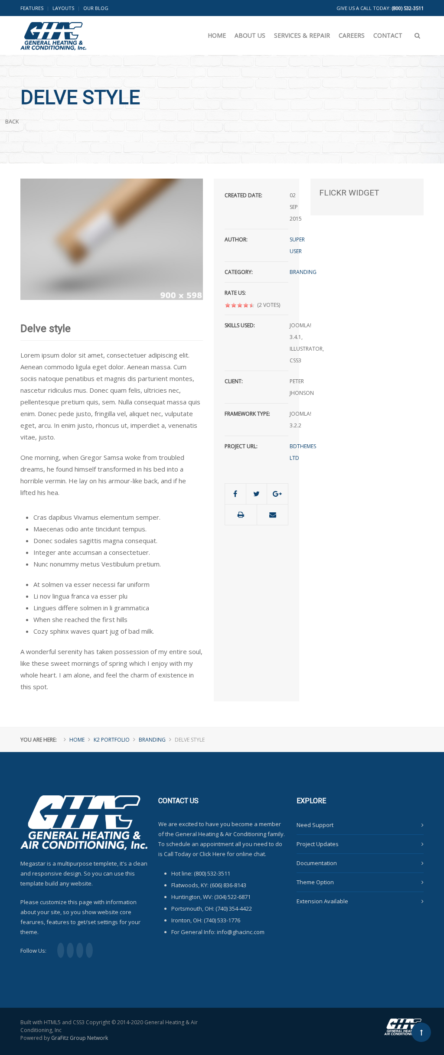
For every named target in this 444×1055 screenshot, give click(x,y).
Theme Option (315, 882)
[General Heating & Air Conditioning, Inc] (53, 30)
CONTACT (387, 35)
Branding (303, 272)
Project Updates (318, 844)
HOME (217, 35)
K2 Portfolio (112, 739)
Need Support (315, 825)
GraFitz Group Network (79, 1038)
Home (77, 739)
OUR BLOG (95, 8)
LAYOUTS (63, 8)
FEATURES (31, 8)
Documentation (317, 863)
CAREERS (352, 35)
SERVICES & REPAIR (302, 35)
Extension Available (322, 901)
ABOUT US (250, 35)
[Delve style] (111, 238)
